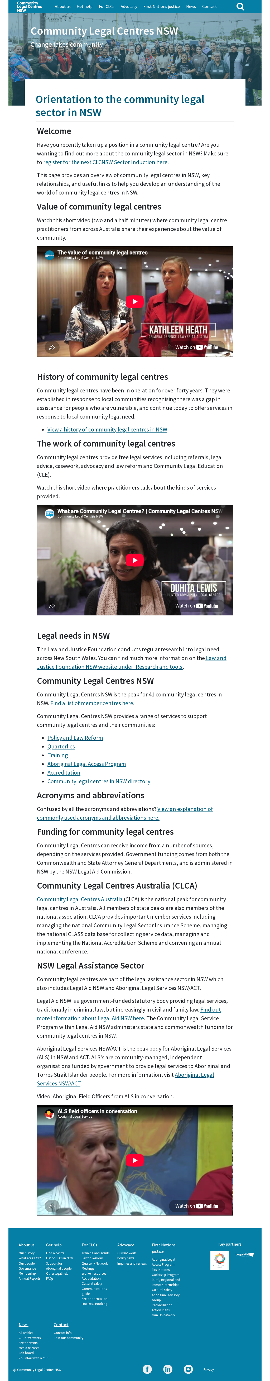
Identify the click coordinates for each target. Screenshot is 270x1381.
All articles (26, 1333)
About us (63, 6)
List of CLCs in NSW (59, 1258)
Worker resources (94, 1273)
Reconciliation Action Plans (162, 1307)
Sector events (28, 1343)
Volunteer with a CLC (34, 1358)
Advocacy (129, 6)
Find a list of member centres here (91, 703)
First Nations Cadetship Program (166, 1272)
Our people (27, 1263)
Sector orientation (95, 1299)
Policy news (125, 1258)
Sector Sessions (92, 1258)
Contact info (63, 1333)
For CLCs (106, 6)
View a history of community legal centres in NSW (107, 429)
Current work (126, 1253)
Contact (209, 6)
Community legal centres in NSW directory (98, 781)
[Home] (30, 6)
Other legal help (57, 1273)
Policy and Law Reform (75, 737)
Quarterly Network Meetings (95, 1265)
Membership (27, 1273)
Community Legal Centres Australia (80, 899)
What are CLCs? (30, 1258)
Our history (27, 1253)
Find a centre (55, 1253)
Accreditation (63, 772)
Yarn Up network (163, 1315)
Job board (26, 1353)
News (191, 6)
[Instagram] (188, 1370)
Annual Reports (29, 1278)
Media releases (29, 1348)
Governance (27, 1268)
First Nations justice (161, 6)
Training (57, 755)
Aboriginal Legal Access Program (86, 763)
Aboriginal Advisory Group (166, 1297)
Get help (85, 6)
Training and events (95, 1253)
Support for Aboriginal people (58, 1265)
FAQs (49, 1278)
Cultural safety (92, 1283)
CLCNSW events (30, 1338)
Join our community (68, 1338)
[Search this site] (240, 6)
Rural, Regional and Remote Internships (166, 1282)
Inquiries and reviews (132, 1263)
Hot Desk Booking (94, 1304)
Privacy (209, 1369)
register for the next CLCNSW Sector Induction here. (106, 162)
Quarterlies (61, 746)
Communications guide (94, 1291)
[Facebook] (147, 1370)
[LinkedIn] (168, 1370)
